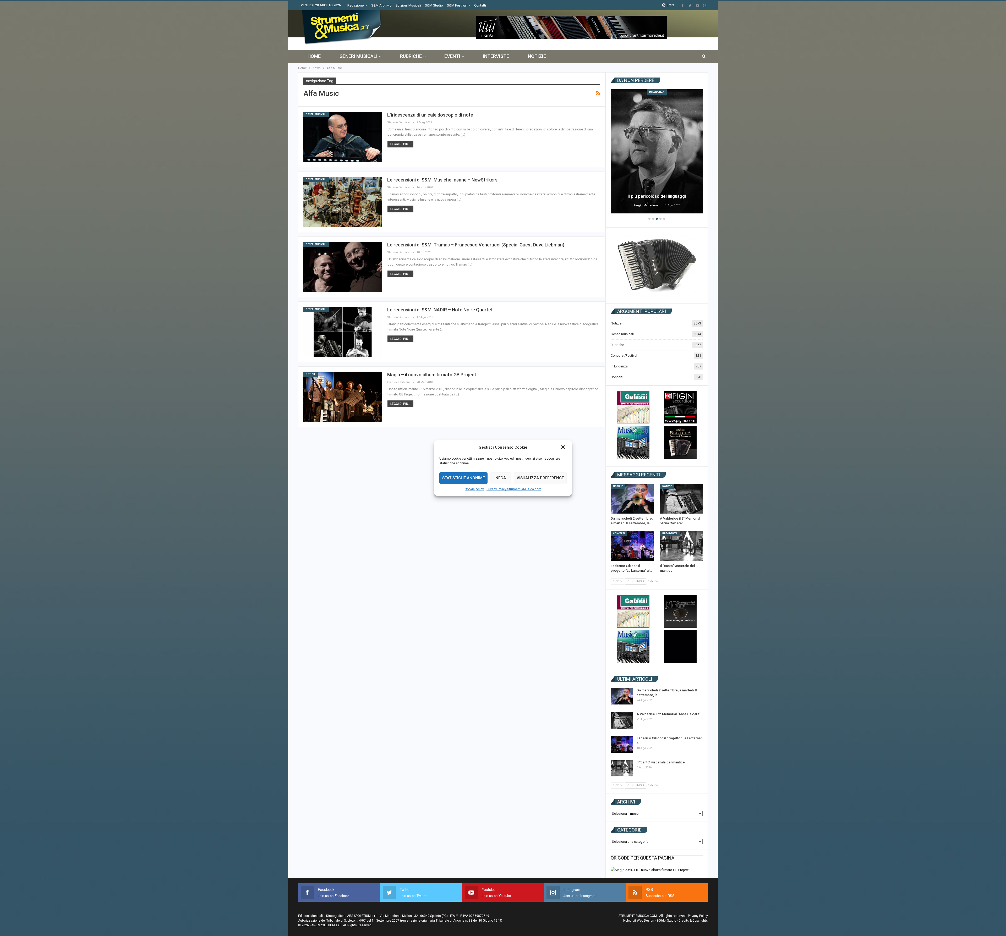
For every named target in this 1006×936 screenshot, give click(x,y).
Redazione (355, 5)
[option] (657, 152)
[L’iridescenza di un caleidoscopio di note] (342, 137)
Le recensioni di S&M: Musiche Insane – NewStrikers (442, 180)
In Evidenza (656, 92)
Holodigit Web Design (638, 920)
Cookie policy (474, 489)
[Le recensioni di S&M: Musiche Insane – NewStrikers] (342, 202)
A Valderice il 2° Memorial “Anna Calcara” (669, 714)
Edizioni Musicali (408, 5)
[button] (563, 447)
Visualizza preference (540, 478)
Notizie (537, 56)
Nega (500, 478)
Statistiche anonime (463, 478)
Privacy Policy (698, 916)
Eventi (452, 56)
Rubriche (411, 56)
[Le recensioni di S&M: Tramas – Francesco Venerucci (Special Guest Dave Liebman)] (342, 267)
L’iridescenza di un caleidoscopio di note (430, 115)
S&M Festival (457, 5)
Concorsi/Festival (624, 355)
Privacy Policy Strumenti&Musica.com (513, 489)
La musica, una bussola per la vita (657, 196)
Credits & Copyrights (693, 920)
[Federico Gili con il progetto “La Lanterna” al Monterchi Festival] (632, 546)
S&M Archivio (381, 5)
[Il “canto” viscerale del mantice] (681, 546)
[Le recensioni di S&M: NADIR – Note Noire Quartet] (342, 332)
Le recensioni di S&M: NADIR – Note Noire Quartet (440, 309)
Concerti (617, 377)
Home (314, 56)
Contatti (480, 5)
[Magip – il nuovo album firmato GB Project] (342, 397)
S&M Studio (434, 5)
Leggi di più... (400, 144)
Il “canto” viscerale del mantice (661, 762)
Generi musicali (359, 56)
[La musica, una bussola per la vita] (657, 151)
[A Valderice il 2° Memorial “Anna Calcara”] (681, 499)
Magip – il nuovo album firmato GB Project (431, 374)
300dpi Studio (666, 920)
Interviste (496, 56)
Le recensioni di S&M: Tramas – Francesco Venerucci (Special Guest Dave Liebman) (475, 244)
